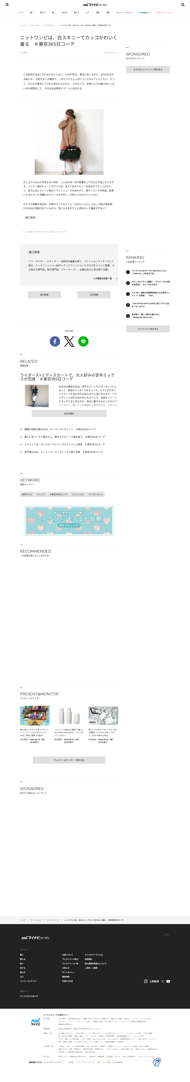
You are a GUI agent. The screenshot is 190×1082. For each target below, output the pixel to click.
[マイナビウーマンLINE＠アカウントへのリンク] (154, 981)
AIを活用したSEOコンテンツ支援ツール (89, 1042)
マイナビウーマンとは (94, 954)
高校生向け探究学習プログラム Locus (86, 1029)
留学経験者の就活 (74, 1019)
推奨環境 (65, 976)
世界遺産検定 (110, 1036)
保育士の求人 (140, 1049)
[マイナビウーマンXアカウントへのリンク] (162, 981)
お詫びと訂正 (67, 981)
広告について (67, 954)
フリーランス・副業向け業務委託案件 (133, 1022)
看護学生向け (87, 1019)
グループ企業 (106, 1062)
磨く (54, 12)
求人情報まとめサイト (66, 1033)
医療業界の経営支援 (75, 1052)
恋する (64, 12)
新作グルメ (27, 494)
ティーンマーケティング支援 (131, 1033)
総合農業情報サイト (124, 1036)
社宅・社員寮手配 (129, 1056)
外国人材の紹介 (90, 1052)
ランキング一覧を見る (148, 328)
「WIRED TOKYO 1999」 (85, 204)
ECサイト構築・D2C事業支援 (68, 1039)
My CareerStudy (99, 1039)
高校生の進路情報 (64, 1029)
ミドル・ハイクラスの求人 (142, 1019)
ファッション (34, 25)
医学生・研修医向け (102, 1019)
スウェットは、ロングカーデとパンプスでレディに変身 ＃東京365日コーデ (64, 444)
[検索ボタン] (182, 4)
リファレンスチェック (145, 1056)
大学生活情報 (147, 1033)
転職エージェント (114, 1046)
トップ (21, 12)
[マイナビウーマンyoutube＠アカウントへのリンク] (168, 981)
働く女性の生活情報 (65, 1036)
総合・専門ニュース (83, 1033)
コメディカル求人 (112, 1049)
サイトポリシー (68, 972)
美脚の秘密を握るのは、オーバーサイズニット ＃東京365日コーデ (60, 429)
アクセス (78, 1062)
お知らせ (65, 968)
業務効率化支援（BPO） (78, 1056)
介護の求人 (62, 1052)
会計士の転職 (144, 1046)
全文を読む (69, 413)
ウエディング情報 (97, 1036)
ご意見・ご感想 (91, 968)
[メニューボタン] (7, 4)
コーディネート (49, 25)
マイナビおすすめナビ (29, 996)
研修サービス (63, 1056)
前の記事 (44, 294)
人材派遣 (61, 1046)
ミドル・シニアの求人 (83, 1022)
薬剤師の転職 (87, 1049)
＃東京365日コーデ (58, 494)
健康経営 (101, 1056)
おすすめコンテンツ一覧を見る (148, 69)
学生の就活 (62, 1019)
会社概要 (71, 1062)
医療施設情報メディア (127, 1039)
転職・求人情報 (116, 1019)
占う (87, 12)
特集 (108, 12)
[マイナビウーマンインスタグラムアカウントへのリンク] (145, 981)
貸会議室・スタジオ (114, 1056)
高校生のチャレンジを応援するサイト (105, 1033)
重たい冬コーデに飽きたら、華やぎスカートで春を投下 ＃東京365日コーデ (64, 436)
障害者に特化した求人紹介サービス (105, 1022)
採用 (98, 1062)
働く (32, 12)
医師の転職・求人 (127, 1049)
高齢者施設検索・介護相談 (114, 1042)
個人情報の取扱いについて (96, 963)
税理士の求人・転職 (65, 1049)
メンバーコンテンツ (124, 12)
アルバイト (62, 1022)
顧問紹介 (78, 1049)
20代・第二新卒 (92, 1046)
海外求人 (127, 1019)
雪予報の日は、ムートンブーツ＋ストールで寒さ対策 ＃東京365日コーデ (63, 452)
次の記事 (94, 294)
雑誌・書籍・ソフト (82, 1036)
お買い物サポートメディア (147, 1039)
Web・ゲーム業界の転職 (75, 1046)
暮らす (76, 12)
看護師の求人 (99, 1049)
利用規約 (88, 959)
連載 (98, 12)
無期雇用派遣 (152, 1049)
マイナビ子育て (138, 1036)
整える (42, 12)
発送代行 (93, 1056)
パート (70, 1022)
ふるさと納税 (85, 1039)
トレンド (41, 494)
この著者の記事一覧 (103, 278)
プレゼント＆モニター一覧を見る (69, 760)
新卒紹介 (103, 1046)
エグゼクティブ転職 (130, 1046)
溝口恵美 (23, 52)
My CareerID (113, 1039)
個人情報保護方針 (118, 1062)
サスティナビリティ (89, 1062)
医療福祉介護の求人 (65, 1024)
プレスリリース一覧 (70, 963)
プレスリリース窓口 (70, 959)
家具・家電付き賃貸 (65, 1042)
